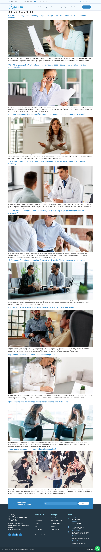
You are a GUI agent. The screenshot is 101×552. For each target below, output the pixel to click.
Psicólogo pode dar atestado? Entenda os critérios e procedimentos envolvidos (41, 307)
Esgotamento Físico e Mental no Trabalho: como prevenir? (32, 355)
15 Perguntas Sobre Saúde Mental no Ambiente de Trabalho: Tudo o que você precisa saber (46, 260)
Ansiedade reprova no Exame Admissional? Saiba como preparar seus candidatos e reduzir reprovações (46, 162)
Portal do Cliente (73, 7)
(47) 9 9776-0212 (77, 523)
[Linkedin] (83, 2)
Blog (61, 7)
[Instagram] (80, 2)
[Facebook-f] (86, 2)
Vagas (65, 7)
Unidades (39, 7)
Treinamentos (54, 7)
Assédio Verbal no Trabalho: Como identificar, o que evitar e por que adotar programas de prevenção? (46, 212)
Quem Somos (31, 7)
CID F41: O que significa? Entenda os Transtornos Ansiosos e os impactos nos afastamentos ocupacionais (47, 66)
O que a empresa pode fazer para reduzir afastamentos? (32, 449)
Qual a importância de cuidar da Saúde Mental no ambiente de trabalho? (38, 402)
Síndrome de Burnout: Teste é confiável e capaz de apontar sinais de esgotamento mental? (46, 114)
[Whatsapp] (90, 2)
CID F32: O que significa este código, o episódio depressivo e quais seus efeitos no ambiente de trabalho (48, 16)
